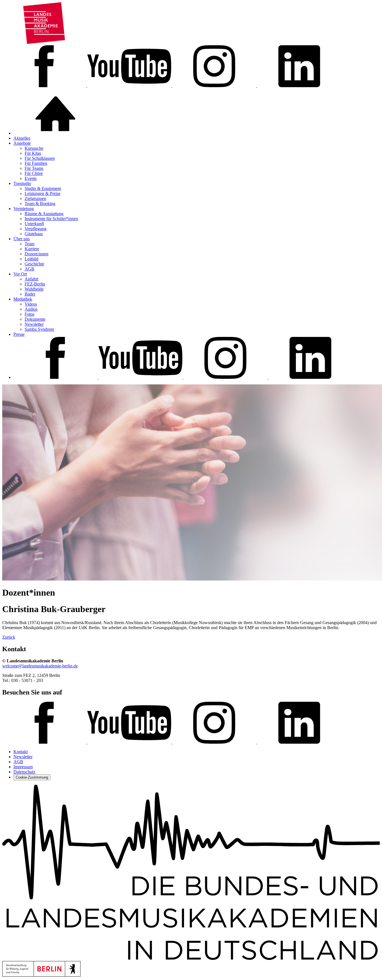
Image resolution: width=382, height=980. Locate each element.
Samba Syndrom (39, 329)
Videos (31, 304)
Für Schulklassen (40, 158)
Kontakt (20, 751)
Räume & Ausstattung (44, 213)
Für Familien (36, 163)
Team (29, 243)
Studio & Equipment (43, 188)
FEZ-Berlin (35, 284)
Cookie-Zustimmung (32, 777)
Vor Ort (20, 274)
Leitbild (31, 258)
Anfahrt (31, 279)
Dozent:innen (36, 253)
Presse (19, 334)
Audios (31, 309)
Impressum (23, 766)
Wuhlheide (34, 289)
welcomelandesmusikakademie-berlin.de (40, 665)
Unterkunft (34, 223)
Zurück (8, 637)
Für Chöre (34, 173)
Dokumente (35, 319)
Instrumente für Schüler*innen (51, 218)
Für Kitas (33, 153)
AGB (29, 269)
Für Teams (34, 168)
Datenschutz (24, 771)
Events (31, 178)
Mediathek (22, 299)
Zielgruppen (35, 198)
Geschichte (34, 263)
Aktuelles (21, 138)
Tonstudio (22, 183)
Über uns (21, 238)
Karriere (32, 248)
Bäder (30, 294)
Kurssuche (34, 148)
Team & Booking (40, 203)
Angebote (22, 143)
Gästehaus (34, 233)
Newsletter (34, 324)
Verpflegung (35, 228)
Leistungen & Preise (42, 193)
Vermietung (23, 208)
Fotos (29, 314)
